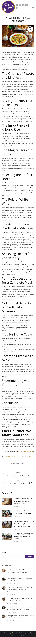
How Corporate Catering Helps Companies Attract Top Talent (24, 512)
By (18, 463)
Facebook (7, 456)
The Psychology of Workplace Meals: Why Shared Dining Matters (23, 536)
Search (4, 553)
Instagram (19, 456)
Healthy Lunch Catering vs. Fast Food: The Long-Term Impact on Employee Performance (24, 523)
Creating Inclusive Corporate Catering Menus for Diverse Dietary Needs (20, 617)
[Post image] (7, 501)
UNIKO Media (17, 633)
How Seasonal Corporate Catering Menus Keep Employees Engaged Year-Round (19, 608)
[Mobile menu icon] (33, 7)
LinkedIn (28, 456)
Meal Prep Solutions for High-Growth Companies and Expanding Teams (23, 501)
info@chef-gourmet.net (25, 451)
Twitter (13, 456)
